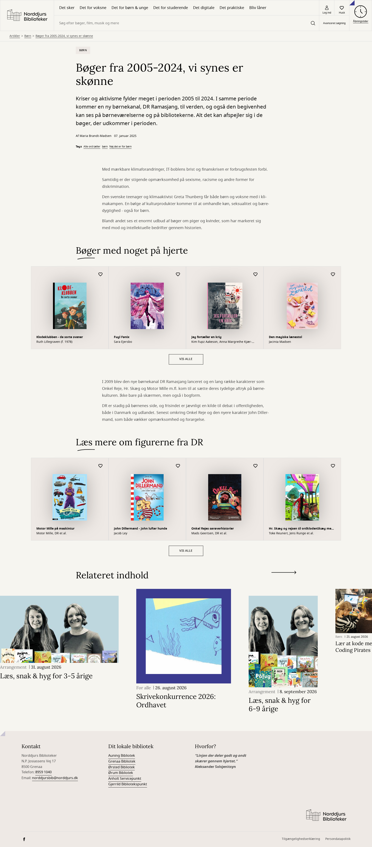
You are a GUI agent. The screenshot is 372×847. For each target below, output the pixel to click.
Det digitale (203, 8)
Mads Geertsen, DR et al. (209, 533)
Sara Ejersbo (123, 342)
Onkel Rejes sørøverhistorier (212, 528)
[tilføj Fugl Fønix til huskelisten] (178, 274)
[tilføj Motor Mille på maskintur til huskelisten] (100, 466)
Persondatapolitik (337, 839)
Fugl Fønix (121, 337)
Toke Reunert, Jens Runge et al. (291, 533)
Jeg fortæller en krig (206, 337)
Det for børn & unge (130, 8)
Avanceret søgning (334, 23)
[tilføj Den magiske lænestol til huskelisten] (333, 274)
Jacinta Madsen (280, 342)
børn (105, 147)
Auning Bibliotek (121, 755)
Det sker (66, 8)
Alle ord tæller (92, 147)
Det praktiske (232, 8)
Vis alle (185, 359)
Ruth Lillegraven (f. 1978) (54, 342)
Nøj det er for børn (120, 147)
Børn (27, 36)
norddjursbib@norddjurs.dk (55, 778)
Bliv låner (257, 8)
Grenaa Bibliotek (121, 761)
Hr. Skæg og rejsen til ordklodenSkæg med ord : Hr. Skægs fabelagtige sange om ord (301, 529)
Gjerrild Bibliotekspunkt (127, 784)
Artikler (14, 36)
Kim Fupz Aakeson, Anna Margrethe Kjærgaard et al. (221, 342)
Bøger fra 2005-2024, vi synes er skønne (64, 36)
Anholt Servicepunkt (124, 778)
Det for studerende (170, 8)
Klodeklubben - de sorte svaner (59, 337)
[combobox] (186, 23)
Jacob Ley (120, 533)
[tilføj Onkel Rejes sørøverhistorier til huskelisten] (255, 466)
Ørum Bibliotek (120, 772)
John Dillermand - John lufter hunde (140, 528)
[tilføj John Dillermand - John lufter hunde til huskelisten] (178, 466)
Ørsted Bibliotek (121, 767)
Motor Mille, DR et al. (51, 533)
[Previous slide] (283, 580)
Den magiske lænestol (285, 337)
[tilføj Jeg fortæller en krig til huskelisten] (255, 274)
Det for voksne (93, 8)
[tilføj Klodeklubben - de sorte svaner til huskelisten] (100, 274)
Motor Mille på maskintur (55, 528)
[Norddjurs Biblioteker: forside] (27, 15)
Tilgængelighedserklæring (301, 839)
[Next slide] (283, 573)
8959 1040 (43, 772)
